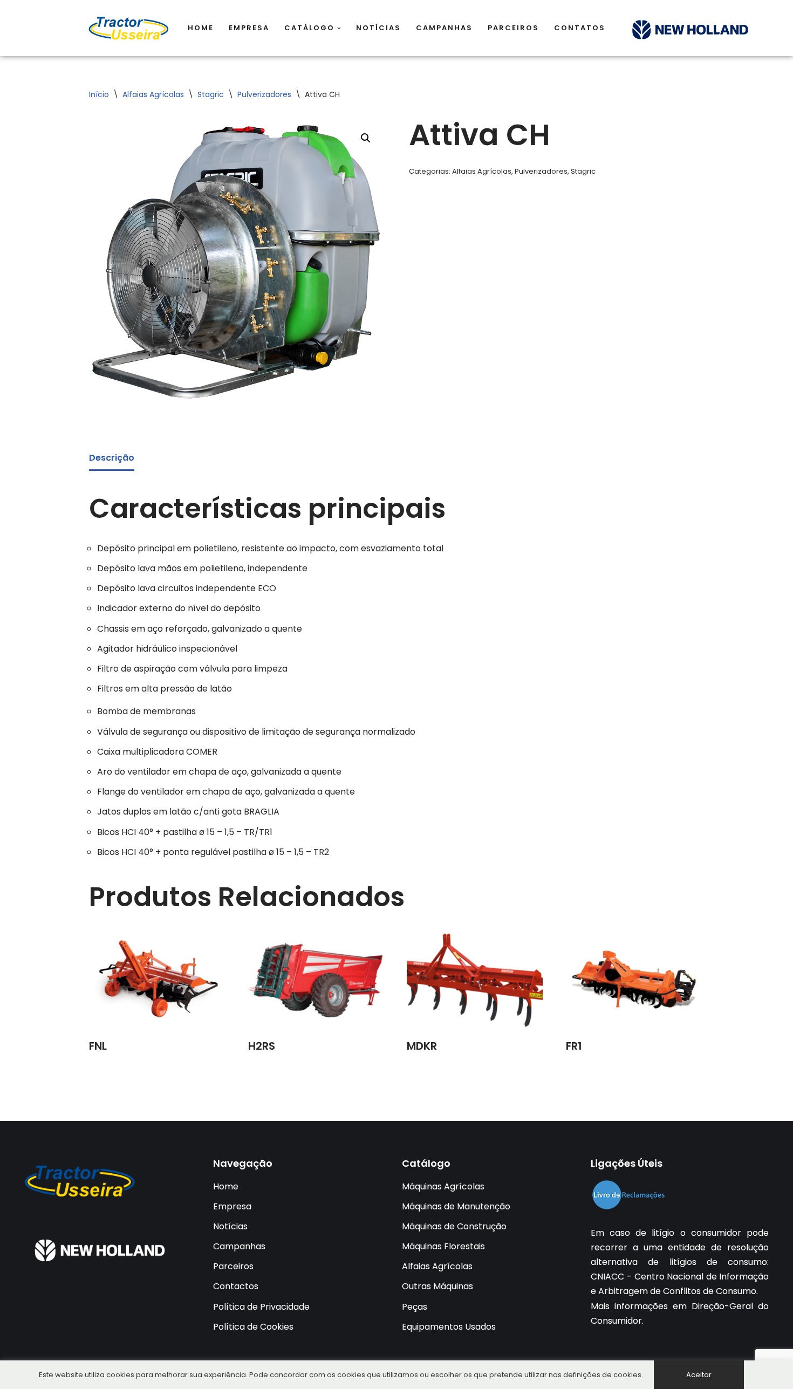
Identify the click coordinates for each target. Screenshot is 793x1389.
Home (201, 28)
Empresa (249, 28)
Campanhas (444, 28)
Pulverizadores (264, 94)
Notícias (378, 28)
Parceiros (513, 28)
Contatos (579, 28)
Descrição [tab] (111, 457)
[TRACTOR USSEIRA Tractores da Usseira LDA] (128, 28)
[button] (339, 28)
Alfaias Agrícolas (153, 94)
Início (99, 94)
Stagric (210, 94)
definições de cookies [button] (602, 1375)
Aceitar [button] (699, 1375)
